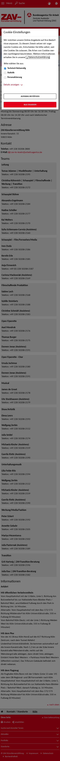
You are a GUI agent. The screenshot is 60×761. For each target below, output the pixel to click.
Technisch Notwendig (16, 68)
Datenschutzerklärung (39, 57)
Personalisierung (14, 77)
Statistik (10, 73)
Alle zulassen (30, 105)
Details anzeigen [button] (11, 85)
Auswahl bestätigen (30, 96)
